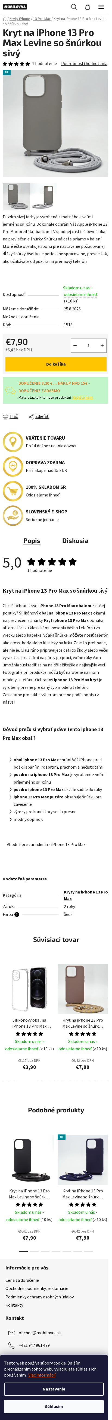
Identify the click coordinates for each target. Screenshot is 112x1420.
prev (5, 988)
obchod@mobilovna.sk (40, 1333)
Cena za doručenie (22, 1280)
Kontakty (14, 1305)
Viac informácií (41, 1375)
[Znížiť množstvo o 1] (75, 345)
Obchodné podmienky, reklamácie (36, 1289)
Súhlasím (54, 1407)
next (106, 988)
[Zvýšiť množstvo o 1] (102, 345)
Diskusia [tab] (75, 540)
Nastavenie (54, 1389)
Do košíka (56, 364)
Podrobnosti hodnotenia (84, 64)
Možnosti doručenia (21, 317)
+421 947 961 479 (34, 1345)
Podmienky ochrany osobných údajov (39, 1297)
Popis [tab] (32, 540)
